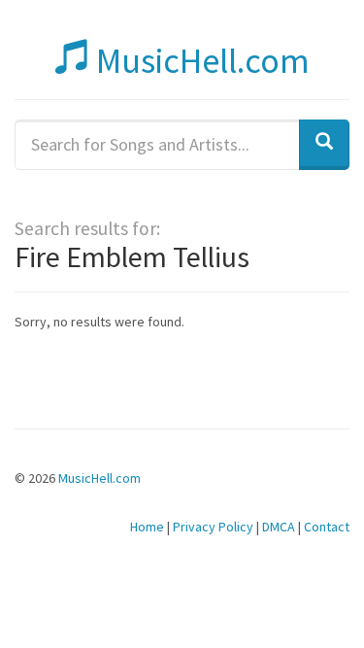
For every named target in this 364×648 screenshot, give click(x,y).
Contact (326, 526)
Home (147, 526)
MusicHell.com (199, 61)
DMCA (278, 526)
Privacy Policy (213, 526)
